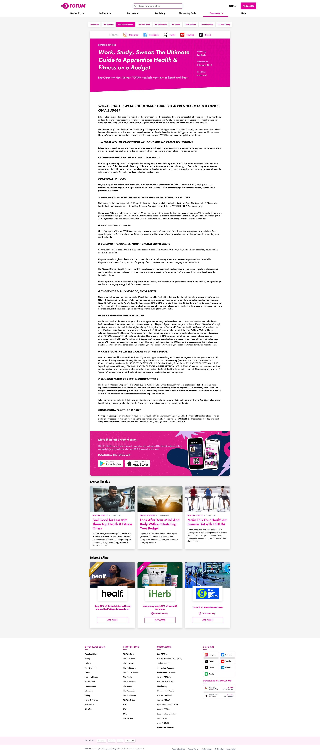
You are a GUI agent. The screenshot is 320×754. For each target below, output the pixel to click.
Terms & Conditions (178, 749)
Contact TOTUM (163, 709)
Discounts (131, 13)
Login (232, 6)
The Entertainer (207, 24)
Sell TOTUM (162, 718)
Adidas (111, 741)
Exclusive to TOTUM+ (165, 681)
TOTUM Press (128, 718)
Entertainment (90, 686)
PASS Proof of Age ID (165, 690)
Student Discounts (164, 663)
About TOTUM (163, 723)
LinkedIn (228, 667)
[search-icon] (135, 6)
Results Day (160, 13)
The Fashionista (160, 24)
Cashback (103, 13)
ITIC (124, 709)
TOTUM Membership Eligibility (169, 658)
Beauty (87, 658)
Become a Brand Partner (166, 713)
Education (89, 690)
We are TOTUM (163, 700)
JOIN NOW (248, 6)
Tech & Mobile (90, 668)
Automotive (89, 704)
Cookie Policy (219, 749)
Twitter (211, 661)
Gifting (87, 695)
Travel (87, 672)
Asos (120, 741)
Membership (75, 13)
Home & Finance (91, 700)
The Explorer (108, 24)
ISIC (124, 704)
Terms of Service (193, 749)
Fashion (88, 663)
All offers (88, 709)
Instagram (212, 655)
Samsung (101, 741)
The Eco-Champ (224, 24)
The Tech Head (144, 24)
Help (243, 13)
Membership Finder (188, 13)
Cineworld (130, 741)
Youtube (228, 661)
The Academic (190, 24)
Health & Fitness (107, 45)
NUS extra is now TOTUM (167, 704)
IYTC (125, 713)
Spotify (211, 674)
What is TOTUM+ (164, 677)
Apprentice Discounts (165, 668)
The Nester (94, 24)
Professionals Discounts (166, 672)
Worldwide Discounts (165, 727)
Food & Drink (90, 681)
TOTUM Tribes (129, 700)
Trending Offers (91, 654)
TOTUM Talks (128, 654)
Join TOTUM (162, 654)
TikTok (211, 667)
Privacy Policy (230, 749)
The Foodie (175, 24)
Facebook (228, 655)
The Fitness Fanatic (125, 24)
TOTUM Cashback (164, 695)
